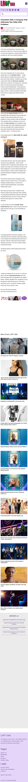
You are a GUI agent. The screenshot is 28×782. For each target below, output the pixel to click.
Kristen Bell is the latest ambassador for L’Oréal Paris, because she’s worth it (14, 424)
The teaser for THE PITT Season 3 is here (12, 355)
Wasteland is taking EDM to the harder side (12, 401)
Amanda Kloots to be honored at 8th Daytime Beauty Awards (13, 469)
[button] (26, 4)
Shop (2, 756)
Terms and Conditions (8, 769)
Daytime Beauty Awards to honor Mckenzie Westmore (12, 493)
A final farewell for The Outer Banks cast (12, 515)
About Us (4, 753)
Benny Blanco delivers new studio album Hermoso (12, 608)
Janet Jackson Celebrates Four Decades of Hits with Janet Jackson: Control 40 (14, 378)
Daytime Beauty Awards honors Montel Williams (14, 446)
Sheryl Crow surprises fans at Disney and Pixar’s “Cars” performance (14, 538)
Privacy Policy (5, 767)
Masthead (4, 754)
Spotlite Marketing (11, 780)
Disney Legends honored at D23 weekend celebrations (12, 561)
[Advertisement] (14, 316)
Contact (3, 758)
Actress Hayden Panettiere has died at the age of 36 (13, 585)
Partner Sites (5, 760)
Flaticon (3, 771)
